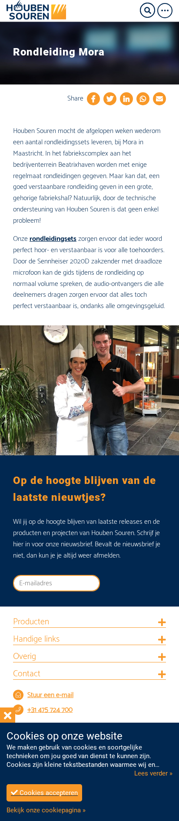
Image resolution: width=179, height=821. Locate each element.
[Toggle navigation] (167, 10)
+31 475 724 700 (50, 710)
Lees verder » (153, 773)
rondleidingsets (53, 239)
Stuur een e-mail (50, 695)
